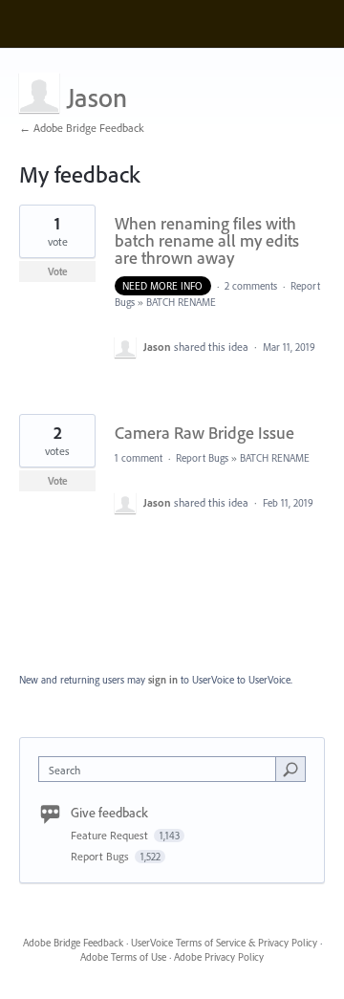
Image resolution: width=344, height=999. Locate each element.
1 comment (138, 458)
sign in (163, 679)
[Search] (290, 768)
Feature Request (111, 835)
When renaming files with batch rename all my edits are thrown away (207, 240)
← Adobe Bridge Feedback (81, 127)
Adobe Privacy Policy (219, 957)
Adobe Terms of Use (123, 957)
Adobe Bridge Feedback (73, 942)
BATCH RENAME (181, 302)
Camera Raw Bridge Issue (204, 433)
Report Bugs (202, 458)
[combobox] (161, 769)
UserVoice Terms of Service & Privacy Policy (224, 942)
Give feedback (109, 812)
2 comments (251, 286)
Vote (58, 271)
